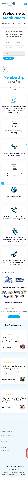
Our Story (3, 447)
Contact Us (21, 466)
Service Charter (5, 441)
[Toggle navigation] (25, 4)
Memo (2, 458)
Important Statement (10, 466)
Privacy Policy (5, 450)
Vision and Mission (6, 439)
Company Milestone (6, 431)
